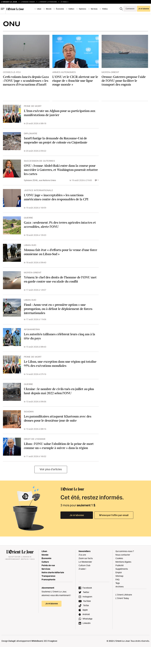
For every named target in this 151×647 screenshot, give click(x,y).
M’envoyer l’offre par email (113, 515)
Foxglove (52, 641)
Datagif (11, 641)
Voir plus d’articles (51, 469)
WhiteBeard (37, 641)
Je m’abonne (77, 515)
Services (46, 569)
